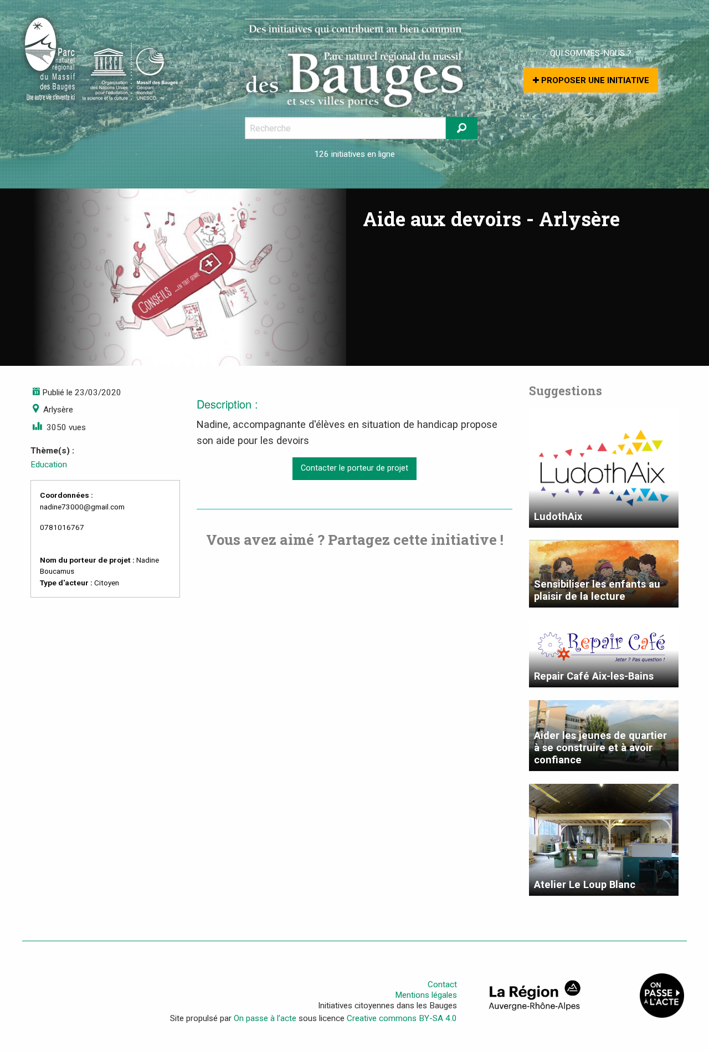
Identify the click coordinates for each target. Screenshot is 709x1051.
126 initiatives (339, 154)
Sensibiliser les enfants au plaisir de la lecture (597, 590)
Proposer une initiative (594, 80)
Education (48, 465)
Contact (442, 984)
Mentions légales (426, 995)
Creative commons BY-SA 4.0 (402, 1018)
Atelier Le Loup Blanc (584, 884)
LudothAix (558, 516)
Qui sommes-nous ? (590, 53)
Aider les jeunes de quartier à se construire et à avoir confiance (600, 747)
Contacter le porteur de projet (354, 468)
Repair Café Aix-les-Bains (594, 676)
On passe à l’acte (265, 1018)
